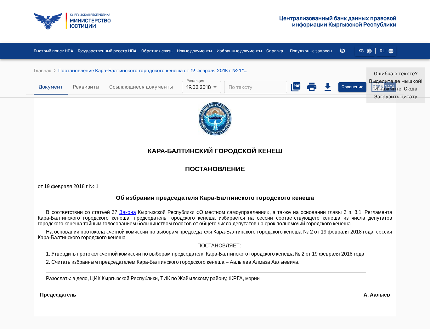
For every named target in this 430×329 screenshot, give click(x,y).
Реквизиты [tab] (86, 87)
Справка (274, 51)
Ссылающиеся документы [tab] (141, 87)
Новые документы (194, 51)
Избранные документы (239, 51)
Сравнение (352, 86)
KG (361, 51)
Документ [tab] (51, 87)
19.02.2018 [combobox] (198, 87)
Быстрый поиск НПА (53, 51)
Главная (42, 70)
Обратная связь (157, 51)
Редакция (195, 80)
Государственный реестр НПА (107, 51)
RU (383, 51)
